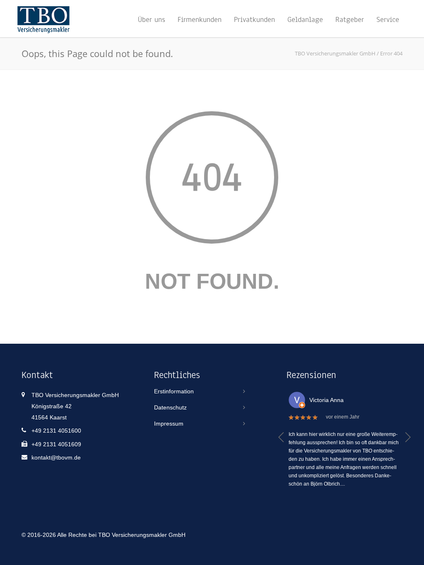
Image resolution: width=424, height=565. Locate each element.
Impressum (168, 423)
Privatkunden (254, 19)
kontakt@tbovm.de (56, 457)
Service (387, 19)
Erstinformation (174, 391)
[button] (281, 437)
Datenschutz (170, 407)
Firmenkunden (200, 19)
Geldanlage (305, 19)
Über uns (151, 19)
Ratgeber (349, 19)
